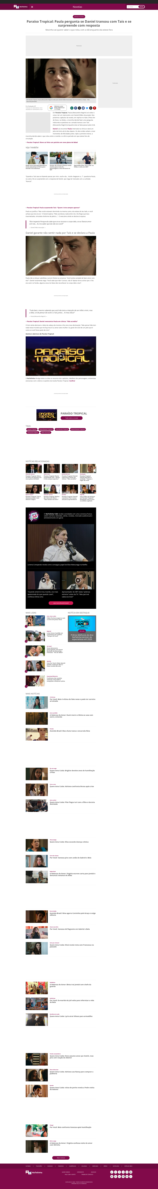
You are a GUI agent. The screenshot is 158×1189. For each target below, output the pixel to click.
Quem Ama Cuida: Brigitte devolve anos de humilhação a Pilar (72, 771)
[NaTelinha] (20, 6)
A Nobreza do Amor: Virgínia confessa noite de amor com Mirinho (71, 1144)
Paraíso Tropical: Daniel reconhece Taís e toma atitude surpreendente (69, 498)
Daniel (55, 129)
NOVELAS (50, 1166)
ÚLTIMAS (28, 1166)
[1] (35, 620)
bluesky (87, 109)
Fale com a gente (70, 1174)
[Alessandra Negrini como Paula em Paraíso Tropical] (52, 468)
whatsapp (71, 109)
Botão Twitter (123, 1173)
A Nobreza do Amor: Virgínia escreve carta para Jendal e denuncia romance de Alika (72, 874)
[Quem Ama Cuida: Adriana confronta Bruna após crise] (37, 789)
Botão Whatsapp (115, 1173)
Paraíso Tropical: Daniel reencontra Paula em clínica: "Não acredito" (52, 321)
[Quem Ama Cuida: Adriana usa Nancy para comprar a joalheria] (37, 1075)
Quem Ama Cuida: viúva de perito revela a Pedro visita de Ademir (72, 1088)
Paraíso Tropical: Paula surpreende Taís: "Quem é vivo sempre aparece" (53, 208)
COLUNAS (84, 1166)
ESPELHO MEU (128, 1166)
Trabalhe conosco (87, 1174)
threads (90, 109)
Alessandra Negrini (32, 432)
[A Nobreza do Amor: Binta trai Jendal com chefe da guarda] (37, 988)
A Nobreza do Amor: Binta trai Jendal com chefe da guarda (70, 985)
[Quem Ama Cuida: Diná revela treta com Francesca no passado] (37, 948)
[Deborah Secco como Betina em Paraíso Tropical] (52, 489)
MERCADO (95, 1166)
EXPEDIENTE (80, 1172)
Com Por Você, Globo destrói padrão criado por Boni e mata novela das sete (56, 664)
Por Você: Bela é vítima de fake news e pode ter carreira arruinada (72, 700)
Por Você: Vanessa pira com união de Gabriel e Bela (70, 858)
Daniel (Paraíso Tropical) (78, 429)
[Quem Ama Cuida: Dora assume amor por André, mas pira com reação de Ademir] (37, 1059)
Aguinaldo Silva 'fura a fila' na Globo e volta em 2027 (84, 166)
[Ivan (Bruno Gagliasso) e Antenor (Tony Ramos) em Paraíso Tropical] (88, 489)
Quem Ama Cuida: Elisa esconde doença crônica (69, 842)
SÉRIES (105, 1166)
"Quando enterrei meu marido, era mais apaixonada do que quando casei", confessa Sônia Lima (43, 594)
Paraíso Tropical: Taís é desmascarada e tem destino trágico (33, 498)
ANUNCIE (93, 1172)
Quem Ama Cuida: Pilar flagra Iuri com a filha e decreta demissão (72, 803)
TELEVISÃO (39, 1166)
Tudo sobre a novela (71, 418)
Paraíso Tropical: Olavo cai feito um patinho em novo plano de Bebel (52, 142)
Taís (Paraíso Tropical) (62, 429)
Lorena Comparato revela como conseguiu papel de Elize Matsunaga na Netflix (57, 565)
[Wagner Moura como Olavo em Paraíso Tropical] (34, 468)
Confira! (72, 381)
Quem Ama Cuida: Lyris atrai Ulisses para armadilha (71, 1016)
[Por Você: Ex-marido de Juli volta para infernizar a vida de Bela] (37, 1003)
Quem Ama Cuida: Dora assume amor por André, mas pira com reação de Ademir (71, 1057)
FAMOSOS (61, 1166)
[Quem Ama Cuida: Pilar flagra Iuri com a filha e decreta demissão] (37, 805)
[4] (35, 665)
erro (94, 108)
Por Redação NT (31, 106)
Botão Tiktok (111, 1173)
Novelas (77, 6)
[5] (35, 681)
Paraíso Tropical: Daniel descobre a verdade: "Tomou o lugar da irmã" (86, 478)
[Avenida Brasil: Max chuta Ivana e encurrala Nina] (37, 734)
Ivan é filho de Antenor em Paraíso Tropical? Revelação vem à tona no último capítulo (87, 499)
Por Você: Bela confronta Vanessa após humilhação (70, 1127)
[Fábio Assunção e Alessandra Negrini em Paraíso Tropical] (70, 489)
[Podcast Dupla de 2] (123, 1176)
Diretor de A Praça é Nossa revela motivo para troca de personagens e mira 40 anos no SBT (60, 168)
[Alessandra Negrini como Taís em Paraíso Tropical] (34, 489)
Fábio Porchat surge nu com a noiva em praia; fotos (56, 618)
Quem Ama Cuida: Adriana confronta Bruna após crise (72, 786)
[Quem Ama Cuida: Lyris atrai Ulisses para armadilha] (37, 1019)
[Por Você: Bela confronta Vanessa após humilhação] (37, 1130)
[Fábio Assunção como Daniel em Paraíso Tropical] (88, 468)
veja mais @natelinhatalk (61, 603)
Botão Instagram (127, 1173)
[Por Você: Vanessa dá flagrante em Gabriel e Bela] (37, 932)
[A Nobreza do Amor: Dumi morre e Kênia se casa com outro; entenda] (37, 718)
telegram (83, 109)
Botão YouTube (130, 1173)
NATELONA (116, 1166)
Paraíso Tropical (31, 429)
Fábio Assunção (45, 432)
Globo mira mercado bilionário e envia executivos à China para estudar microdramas (36, 167)
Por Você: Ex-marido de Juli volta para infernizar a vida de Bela (72, 1001)
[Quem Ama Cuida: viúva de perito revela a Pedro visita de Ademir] (37, 1091)
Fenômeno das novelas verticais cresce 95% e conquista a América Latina (56, 679)
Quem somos (66, 1172)
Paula (70, 129)
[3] (35, 650)
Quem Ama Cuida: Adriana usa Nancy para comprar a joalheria (71, 1073)
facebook (75, 109)
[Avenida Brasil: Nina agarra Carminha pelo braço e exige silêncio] (37, 916)
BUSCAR (141, 6)
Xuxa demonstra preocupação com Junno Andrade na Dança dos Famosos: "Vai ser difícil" (55, 650)
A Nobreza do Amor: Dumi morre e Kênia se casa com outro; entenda (71, 716)
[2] (35, 635)
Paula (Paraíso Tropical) (46, 429)
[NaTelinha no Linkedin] (119, 1176)
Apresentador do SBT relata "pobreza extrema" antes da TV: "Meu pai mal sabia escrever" (76, 594)
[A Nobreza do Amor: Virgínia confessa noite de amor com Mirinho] (37, 1146)
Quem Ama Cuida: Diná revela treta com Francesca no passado (72, 946)
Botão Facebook (119, 1173)
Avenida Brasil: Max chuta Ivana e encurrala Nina (70, 731)
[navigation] (32, 6)
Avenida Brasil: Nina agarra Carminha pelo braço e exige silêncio (73, 914)
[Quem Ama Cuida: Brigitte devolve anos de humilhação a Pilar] (37, 774)
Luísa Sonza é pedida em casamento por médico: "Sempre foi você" (55, 634)
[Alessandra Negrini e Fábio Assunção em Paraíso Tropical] (70, 468)
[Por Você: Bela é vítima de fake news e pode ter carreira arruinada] (37, 702)
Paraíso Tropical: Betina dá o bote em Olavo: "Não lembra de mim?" (51, 498)
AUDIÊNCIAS (72, 1166)
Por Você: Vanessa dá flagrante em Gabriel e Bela (70, 929)
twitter (79, 109)
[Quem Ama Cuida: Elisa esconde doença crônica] (37, 845)
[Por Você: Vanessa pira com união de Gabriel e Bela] (37, 861)
